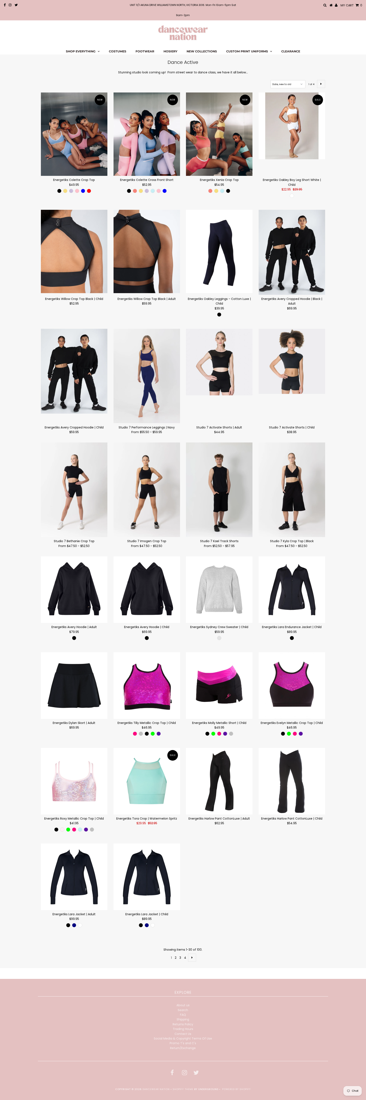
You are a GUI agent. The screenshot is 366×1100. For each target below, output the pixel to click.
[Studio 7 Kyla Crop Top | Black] (292, 489)
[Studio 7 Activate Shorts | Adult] (219, 362)
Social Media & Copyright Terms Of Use (183, 1038)
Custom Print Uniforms (247, 51)
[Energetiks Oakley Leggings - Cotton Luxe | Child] (219, 251)
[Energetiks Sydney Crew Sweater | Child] (219, 589)
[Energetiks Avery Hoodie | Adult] (74, 589)
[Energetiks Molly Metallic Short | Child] (219, 685)
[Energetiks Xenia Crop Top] (219, 134)
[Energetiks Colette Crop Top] (74, 134)
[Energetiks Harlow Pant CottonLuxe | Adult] (219, 781)
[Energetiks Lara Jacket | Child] (147, 877)
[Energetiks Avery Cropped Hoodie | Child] (74, 371)
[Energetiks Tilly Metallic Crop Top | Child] (147, 685)
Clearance (290, 51)
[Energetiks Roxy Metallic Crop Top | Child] (74, 781)
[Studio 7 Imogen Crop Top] (147, 489)
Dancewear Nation (156, 1089)
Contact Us (183, 1034)
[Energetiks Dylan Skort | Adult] (74, 685)
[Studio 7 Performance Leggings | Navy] (147, 376)
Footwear (145, 51)
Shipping (183, 1019)
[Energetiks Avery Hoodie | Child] (147, 589)
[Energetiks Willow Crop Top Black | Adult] (147, 251)
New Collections (202, 51)
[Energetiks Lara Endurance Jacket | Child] (292, 589)
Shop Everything (81, 51)
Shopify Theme (183, 1089)
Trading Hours (183, 1029)
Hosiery (170, 51)
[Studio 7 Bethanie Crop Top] (74, 489)
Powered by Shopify (236, 1089)
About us (183, 1005)
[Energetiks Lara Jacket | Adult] (74, 877)
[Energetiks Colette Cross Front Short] (147, 134)
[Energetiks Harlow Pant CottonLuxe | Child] (292, 781)
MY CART (351, 5)
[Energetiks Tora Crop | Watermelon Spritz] (147, 781)
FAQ (183, 1015)
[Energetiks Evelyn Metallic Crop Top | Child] (292, 685)
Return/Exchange (183, 1048)
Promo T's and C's (183, 1043)
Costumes (117, 51)
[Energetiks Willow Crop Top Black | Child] (74, 251)
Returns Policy (183, 1024)
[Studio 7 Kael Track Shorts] (219, 489)
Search (183, 1010)
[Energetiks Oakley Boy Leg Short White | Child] (292, 125)
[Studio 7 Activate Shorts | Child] (292, 361)
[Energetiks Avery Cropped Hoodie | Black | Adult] (292, 252)
